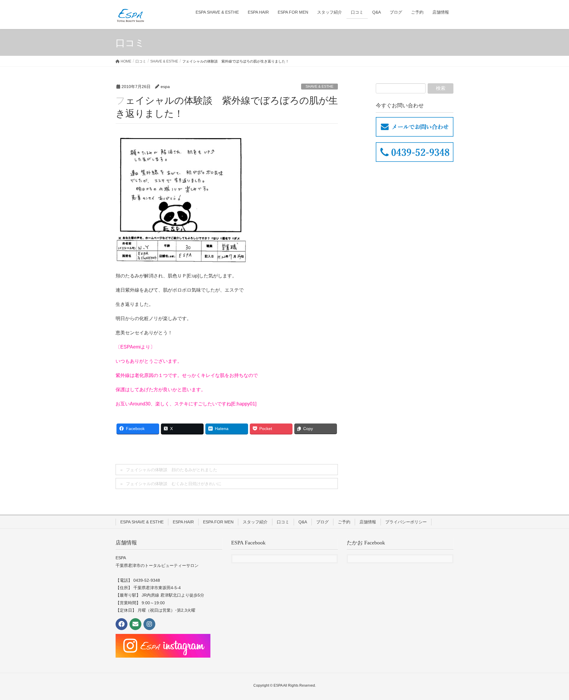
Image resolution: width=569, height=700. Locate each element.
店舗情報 (367, 522)
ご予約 (344, 522)
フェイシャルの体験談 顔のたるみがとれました (171, 469)
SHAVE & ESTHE (319, 86)
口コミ (283, 522)
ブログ (322, 522)
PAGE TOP (551, 673)
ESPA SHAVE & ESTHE (142, 522)
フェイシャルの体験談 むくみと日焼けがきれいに (173, 483)
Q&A (302, 522)
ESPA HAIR (183, 522)
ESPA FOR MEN (218, 522)
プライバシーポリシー (406, 522)
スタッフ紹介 (255, 522)
